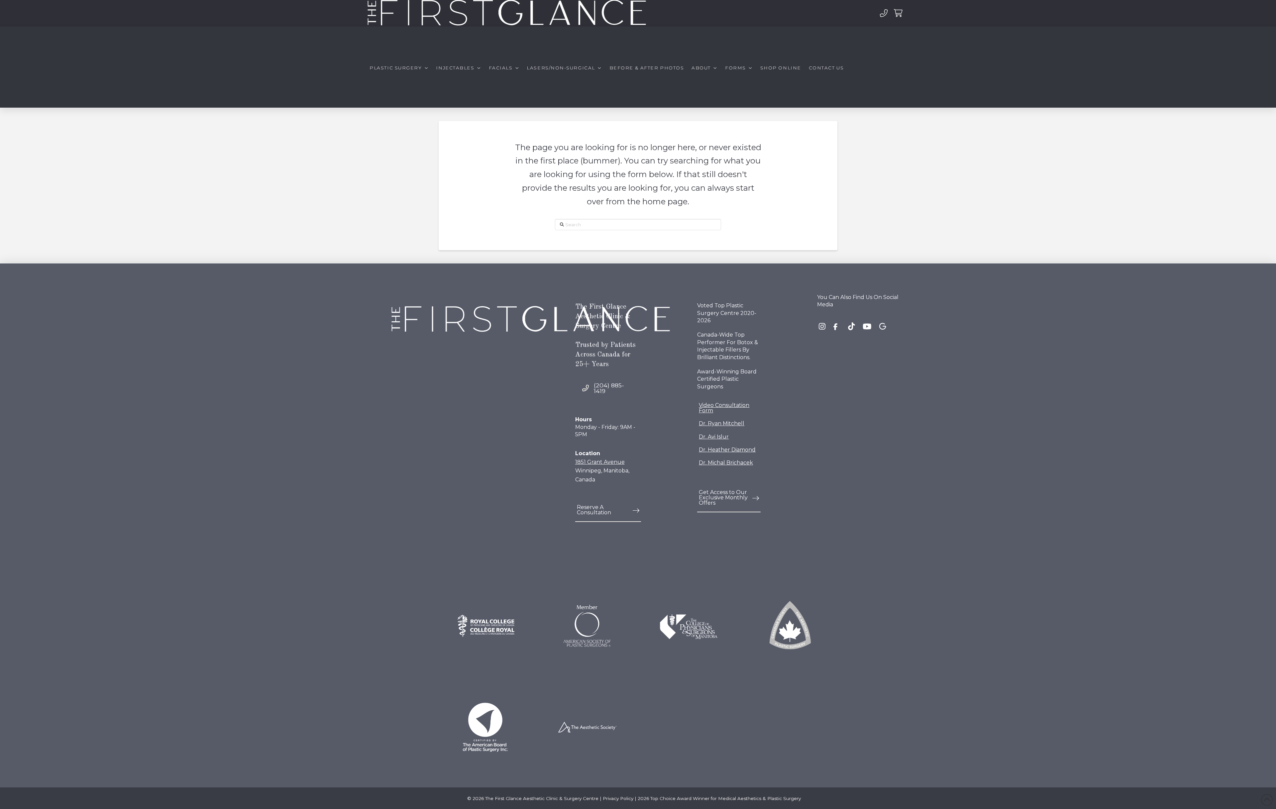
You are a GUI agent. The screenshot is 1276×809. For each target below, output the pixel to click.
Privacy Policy (618, 798)
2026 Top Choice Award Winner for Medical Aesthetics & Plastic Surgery (719, 798)
